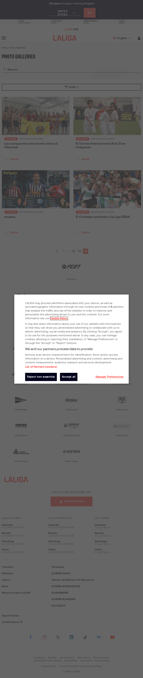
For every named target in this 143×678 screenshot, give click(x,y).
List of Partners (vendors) (41, 367)
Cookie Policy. (59, 318)
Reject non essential (41, 377)
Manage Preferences (109, 377)
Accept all (69, 377)
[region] (71, 339)
